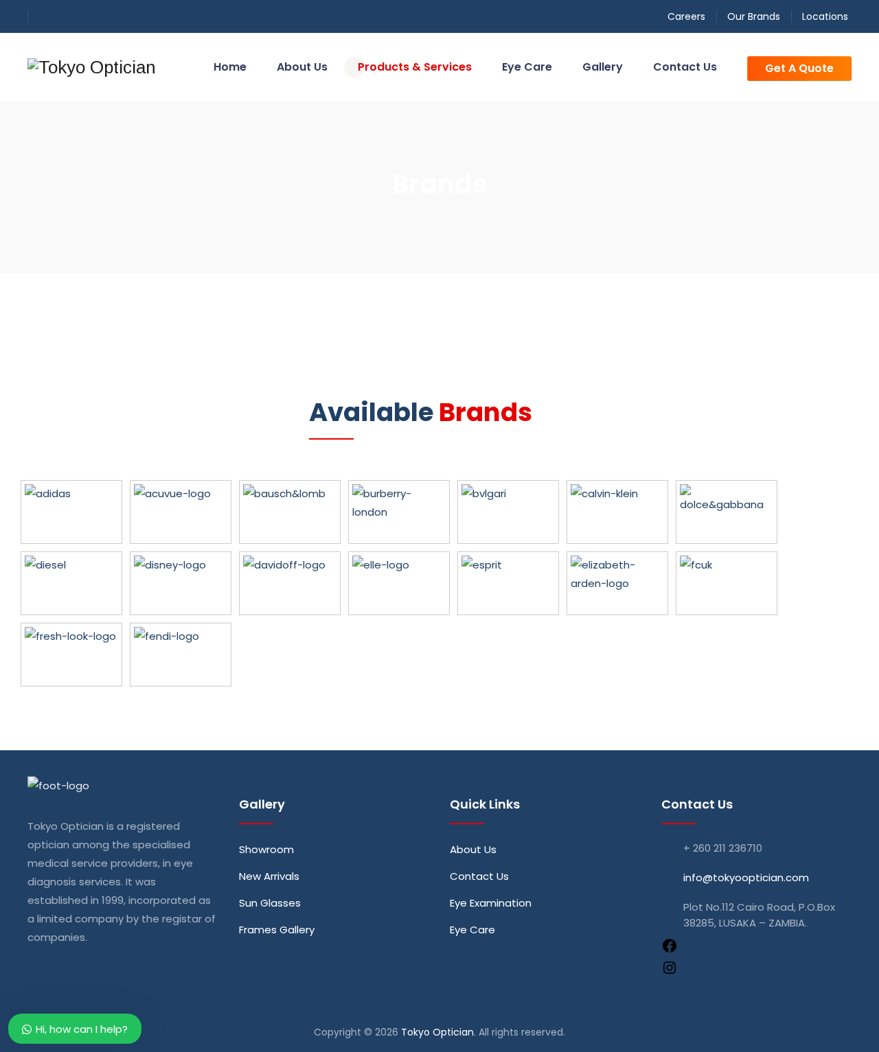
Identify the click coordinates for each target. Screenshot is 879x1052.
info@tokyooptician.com (746, 877)
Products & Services (415, 67)
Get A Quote (799, 68)
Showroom (266, 849)
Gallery (602, 67)
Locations (825, 16)
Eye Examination (491, 903)
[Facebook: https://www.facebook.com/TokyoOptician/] (669, 950)
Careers (686, 16)
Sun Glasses (270, 903)
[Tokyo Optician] (91, 67)
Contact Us (685, 67)
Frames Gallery (277, 929)
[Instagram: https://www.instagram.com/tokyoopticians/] (669, 972)
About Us (302, 67)
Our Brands (753, 16)
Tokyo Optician (437, 1032)
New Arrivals (269, 876)
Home (230, 67)
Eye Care (527, 67)
